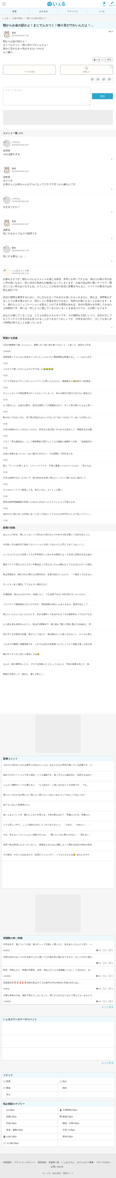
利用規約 (7, 1162)
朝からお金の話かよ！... (38, 18)
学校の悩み (11, 1123)
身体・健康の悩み (14, 1130)
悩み (65, 1081)
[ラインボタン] (110, 80)
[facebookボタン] (99, 80)
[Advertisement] (58, 117)
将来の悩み (68, 1136)
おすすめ (43, 11)
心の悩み (10, 1110)
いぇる (5, 18)
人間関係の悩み (70, 1110)
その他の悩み (12, 1143)
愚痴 (109, 59)
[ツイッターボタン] (104, 80)
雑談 (65, 1088)
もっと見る (108, 1007)
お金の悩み (17, 18)
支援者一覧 (54, 1162)
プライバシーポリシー (24, 1162)
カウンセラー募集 (85, 1162)
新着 (14, 11)
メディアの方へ (103, 1162)
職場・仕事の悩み (71, 1123)
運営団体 (42, 1162)
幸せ (8, 1094)
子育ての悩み (69, 1130)
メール (101, 11)
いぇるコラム (68, 1162)
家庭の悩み (68, 1116)
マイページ (72, 11)
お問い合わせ (57, 1166)
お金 (98, 59)
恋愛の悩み (11, 1116)
